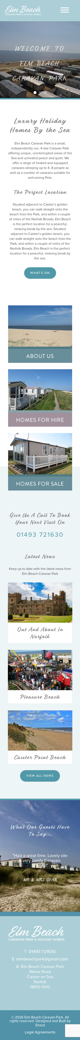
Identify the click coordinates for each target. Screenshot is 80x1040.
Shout (40, 1025)
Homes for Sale (40, 484)
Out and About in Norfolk (40, 633)
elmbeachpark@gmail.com (42, 959)
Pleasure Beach (40, 697)
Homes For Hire (40, 420)
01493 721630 (40, 535)
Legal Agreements (40, 1032)
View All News (40, 776)
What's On (40, 273)
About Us (40, 356)
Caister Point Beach (40, 757)
